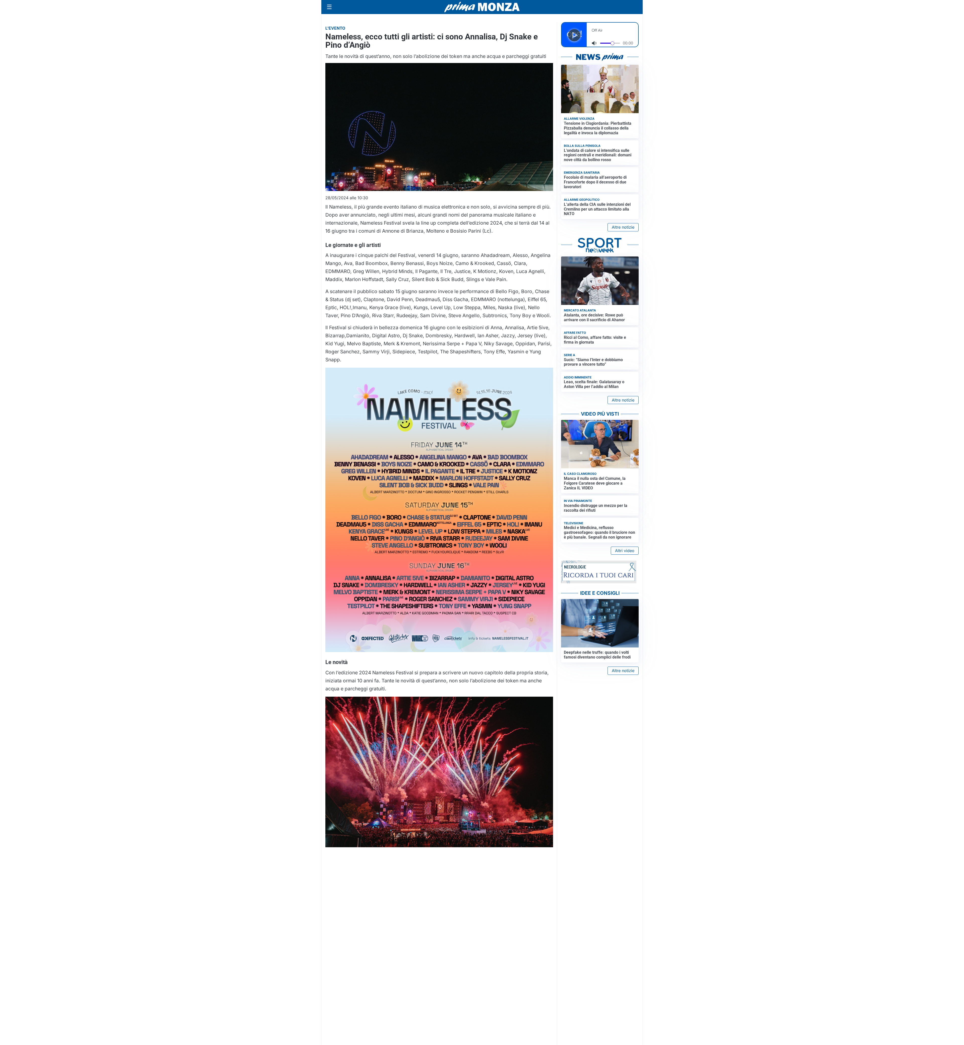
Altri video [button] (624, 550)
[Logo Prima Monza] (482, 7)
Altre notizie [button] (623, 227)
